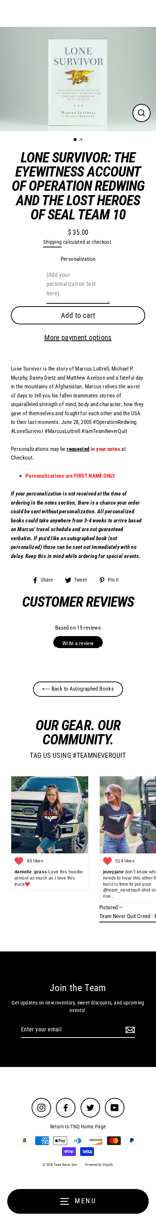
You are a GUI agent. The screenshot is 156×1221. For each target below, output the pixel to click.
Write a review (78, 643)
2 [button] (82, 140)
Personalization (78, 259)
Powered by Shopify (99, 1165)
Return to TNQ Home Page (78, 1126)
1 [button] (75, 140)
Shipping (52, 242)
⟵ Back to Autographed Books (78, 689)
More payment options (78, 337)
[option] (78, 79)
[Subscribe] (129, 1030)
